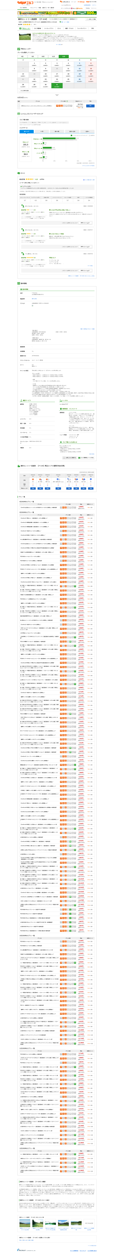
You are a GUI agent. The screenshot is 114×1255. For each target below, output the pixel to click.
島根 (32, 1240)
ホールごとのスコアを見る (88, 165)
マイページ (93, 8)
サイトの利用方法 (74, 1250)
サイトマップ (83, 1250)
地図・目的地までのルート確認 (87, 329)
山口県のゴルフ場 (37, 15)
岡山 (20, 1240)
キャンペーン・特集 (35, 7)
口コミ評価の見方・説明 (89, 179)
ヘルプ (74, 1)
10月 (43, 56)
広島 (23, 1240)
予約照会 (88, 8)
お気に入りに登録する (71, 457)
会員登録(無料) (87, 5)
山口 (26, 1240)
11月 (53, 56)
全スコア (26, 131)
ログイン (94, 5)
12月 (63, 56)
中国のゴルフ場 (27, 15)
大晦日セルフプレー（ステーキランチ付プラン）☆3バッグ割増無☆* (36, 105)
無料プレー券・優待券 (48, 7)
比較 (19, 101)
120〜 (87, 131)
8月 (22, 56)
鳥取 (29, 1240)
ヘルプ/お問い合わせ (92, 1250)
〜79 (41, 131)
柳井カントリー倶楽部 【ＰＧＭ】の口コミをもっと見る (81, 275)
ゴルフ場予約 (23, 7)
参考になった (85, 222)
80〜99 (57, 131)
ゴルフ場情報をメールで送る (87, 457)
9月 (33, 56)
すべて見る (58, 44)
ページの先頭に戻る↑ (92, 1245)
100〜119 (72, 131)
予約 (90, 105)
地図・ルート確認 (65, 22)
